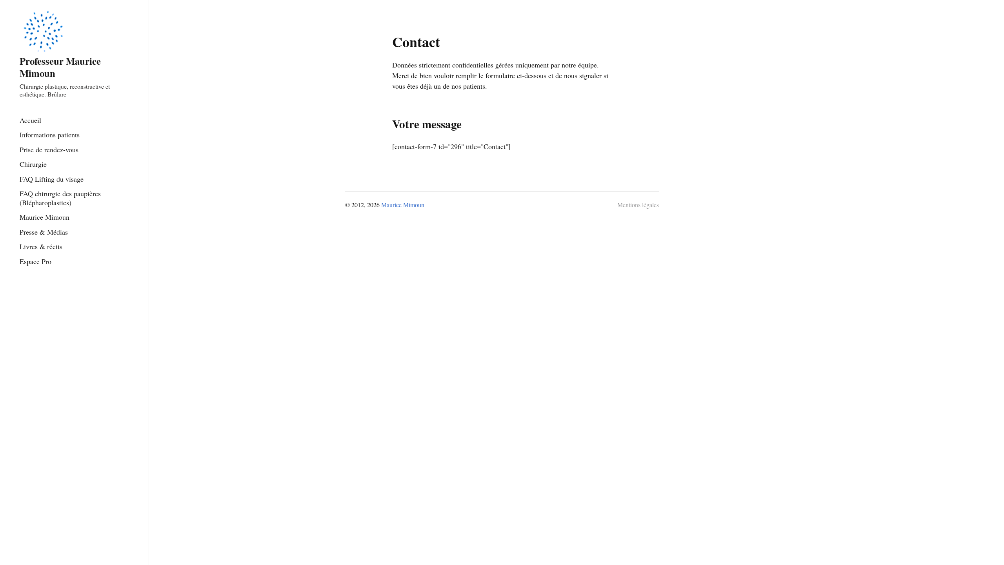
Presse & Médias (44, 232)
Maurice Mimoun (44, 217)
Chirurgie (33, 164)
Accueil (30, 120)
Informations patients (50, 134)
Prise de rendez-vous (49, 149)
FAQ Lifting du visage (52, 179)
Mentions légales (638, 204)
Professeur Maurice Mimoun (60, 67)
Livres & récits (41, 246)
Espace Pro (35, 261)
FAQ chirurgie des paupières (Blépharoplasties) (60, 198)
